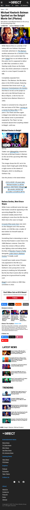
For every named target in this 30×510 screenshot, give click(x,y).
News (17, 5)
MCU (2, 5)
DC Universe (24, 5)
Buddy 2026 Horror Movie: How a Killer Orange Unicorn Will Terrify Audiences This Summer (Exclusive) (18, 359)
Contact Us (5, 492)
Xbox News (5, 459)
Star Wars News (7, 450)
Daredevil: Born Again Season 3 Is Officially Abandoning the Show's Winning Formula (19, 392)
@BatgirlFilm (14, 151)
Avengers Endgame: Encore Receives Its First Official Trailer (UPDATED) (18, 399)
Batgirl (6, 427)
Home (2, 9)
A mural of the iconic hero (10, 224)
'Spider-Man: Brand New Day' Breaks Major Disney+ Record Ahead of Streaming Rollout (19, 413)
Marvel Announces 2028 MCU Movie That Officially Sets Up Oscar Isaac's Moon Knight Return (19, 406)
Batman (11, 427)
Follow (5, 337)
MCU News (5, 448)
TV (12, 5)
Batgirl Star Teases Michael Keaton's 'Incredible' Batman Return (23, 318)
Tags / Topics (6, 474)
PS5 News (5, 462)
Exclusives (5, 471)
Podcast (4, 469)
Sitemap (4, 499)
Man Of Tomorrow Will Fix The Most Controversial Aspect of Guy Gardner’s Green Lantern (19, 380)
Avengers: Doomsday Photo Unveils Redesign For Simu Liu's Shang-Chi (19, 420)
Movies (8, 5)
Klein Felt (5, 26)
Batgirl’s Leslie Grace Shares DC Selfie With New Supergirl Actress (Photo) (15, 318)
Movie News (5, 443)
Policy (4, 497)
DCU (7, 9)
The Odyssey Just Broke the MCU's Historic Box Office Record (19, 365)
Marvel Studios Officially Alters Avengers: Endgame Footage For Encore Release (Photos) (18, 352)
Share (5, 304)
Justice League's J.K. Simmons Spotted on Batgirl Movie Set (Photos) (6, 318)
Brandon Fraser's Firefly (18, 251)
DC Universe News (7, 453)
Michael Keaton (18, 427)
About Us (5, 489)
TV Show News (6, 445)
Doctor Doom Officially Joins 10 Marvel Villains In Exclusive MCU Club (18, 373)
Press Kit (5, 494)
